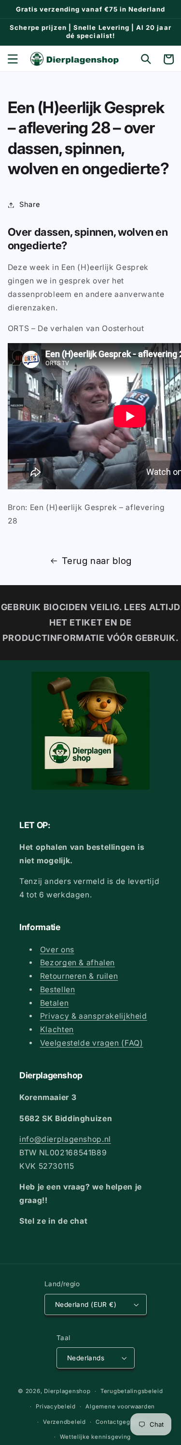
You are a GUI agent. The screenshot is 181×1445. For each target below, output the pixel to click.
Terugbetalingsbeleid (131, 1391)
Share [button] (30, 204)
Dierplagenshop (67, 1391)
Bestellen (57, 989)
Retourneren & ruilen (79, 976)
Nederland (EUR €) (85, 1304)
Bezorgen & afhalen (77, 962)
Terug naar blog (96, 560)
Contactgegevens (122, 1422)
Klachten (57, 1029)
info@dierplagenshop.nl (65, 1139)
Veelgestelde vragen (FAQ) (91, 1043)
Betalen (54, 1003)
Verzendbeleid (64, 1422)
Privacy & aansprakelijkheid (93, 1016)
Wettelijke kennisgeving (95, 1436)
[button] (12, 59)
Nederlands (85, 1358)
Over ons (57, 949)
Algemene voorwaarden (120, 1406)
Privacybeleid (56, 1406)
